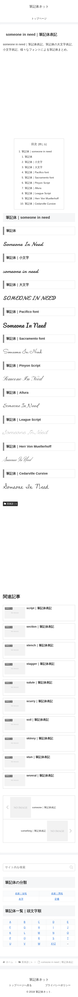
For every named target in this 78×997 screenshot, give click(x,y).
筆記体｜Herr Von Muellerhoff (42, 198)
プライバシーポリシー (58, 985)
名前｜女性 (21, 893)
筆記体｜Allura (33, 188)
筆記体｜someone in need (37, 151)
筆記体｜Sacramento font (39, 177)
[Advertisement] (39, 95)
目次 (34, 144)
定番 (57, 899)
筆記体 (28, 156)
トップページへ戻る (20, 985)
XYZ (53, 943)
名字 (21, 899)
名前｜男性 (57, 893)
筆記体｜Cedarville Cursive (40, 203)
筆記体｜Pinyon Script (37, 182)
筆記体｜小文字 (33, 161)
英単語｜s (12, 503)
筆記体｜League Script (38, 193)
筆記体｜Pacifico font (37, 172)
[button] (71, 867)
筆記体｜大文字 (33, 167)
